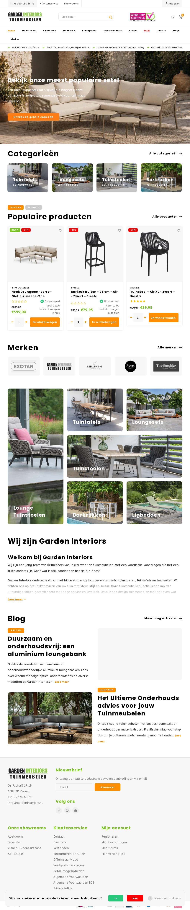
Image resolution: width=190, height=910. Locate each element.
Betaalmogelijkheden (68, 871)
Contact (161, 30)
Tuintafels (69, 30)
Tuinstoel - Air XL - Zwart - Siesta (152, 294)
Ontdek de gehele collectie (34, 117)
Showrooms (71, 3)
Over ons (59, 842)
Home (11, 30)
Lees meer (15, 599)
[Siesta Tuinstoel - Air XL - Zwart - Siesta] (154, 254)
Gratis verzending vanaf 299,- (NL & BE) (120, 47)
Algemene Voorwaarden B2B (73, 882)
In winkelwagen (44, 322)
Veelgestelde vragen (68, 865)
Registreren (109, 836)
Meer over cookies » (167, 898)
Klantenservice (49, 3)
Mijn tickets (109, 848)
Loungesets (89, 30)
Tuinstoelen (29, 30)
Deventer (14, 842)
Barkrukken (49, 30)
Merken (15, 39)
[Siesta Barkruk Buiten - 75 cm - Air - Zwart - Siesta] (95, 254)
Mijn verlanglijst (113, 854)
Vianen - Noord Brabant (24, 848)
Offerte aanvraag (65, 859)
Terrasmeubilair (112, 30)
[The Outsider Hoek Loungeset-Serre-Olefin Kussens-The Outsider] (35, 254)
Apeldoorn (15, 836)
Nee (135, 898)
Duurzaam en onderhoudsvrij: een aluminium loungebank (47, 646)
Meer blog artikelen (161, 618)
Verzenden (61, 848)
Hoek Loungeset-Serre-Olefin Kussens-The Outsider (31, 294)
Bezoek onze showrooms (166, 47)
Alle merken (168, 347)
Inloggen (173, 3)
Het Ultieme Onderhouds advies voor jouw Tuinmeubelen (138, 705)
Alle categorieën (163, 153)
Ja (115, 898)
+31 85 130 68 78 (24, 3)
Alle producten (165, 217)
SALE (147, 30)
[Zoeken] (110, 16)
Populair (16, 207)
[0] (180, 17)
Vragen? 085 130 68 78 (25, 47)
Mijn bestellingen (114, 842)
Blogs (176, 30)
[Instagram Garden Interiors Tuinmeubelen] (67, 810)
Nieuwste (33, 207)
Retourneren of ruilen (69, 854)
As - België (15, 854)
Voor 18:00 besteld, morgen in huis (68, 47)
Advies (133, 30)
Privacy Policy (62, 888)
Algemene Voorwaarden (70, 877)
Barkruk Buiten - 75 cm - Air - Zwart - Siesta (94, 294)
